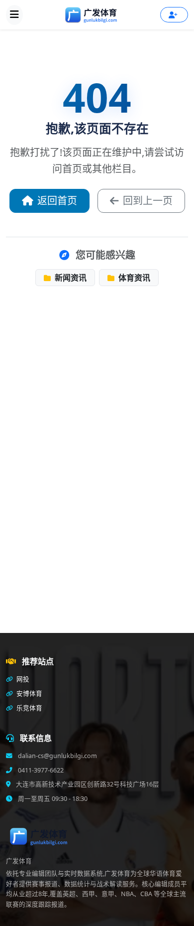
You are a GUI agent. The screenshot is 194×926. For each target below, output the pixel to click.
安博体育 (28, 693)
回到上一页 (148, 200)
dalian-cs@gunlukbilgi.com (56, 756)
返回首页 (57, 200)
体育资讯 (133, 277)
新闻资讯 (70, 277)
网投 (22, 679)
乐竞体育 (28, 708)
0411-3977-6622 (40, 770)
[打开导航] (14, 15)
